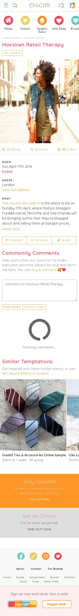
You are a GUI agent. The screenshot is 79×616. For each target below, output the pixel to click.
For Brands (55, 568)
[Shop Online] (59, 20)
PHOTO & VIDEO (34, 307)
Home (7, 577)
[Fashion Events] (25, 20)
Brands (54, 577)
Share (65, 240)
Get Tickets (12, 52)
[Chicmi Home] (8, 20)
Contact (36, 568)
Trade (35, 581)
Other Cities (51, 581)
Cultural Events (33, 37)
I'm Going (40, 240)
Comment (16, 240)
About (20, 568)
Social (23, 581)
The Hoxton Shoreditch (21, 203)
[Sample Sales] (42, 20)
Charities (69, 577)
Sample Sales (37, 577)
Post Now (11, 307)
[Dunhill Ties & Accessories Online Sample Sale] (33, 415)
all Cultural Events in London (25, 373)
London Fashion (11, 37)
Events (20, 577)
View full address (16, 190)
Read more (11, 229)
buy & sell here (44, 270)
